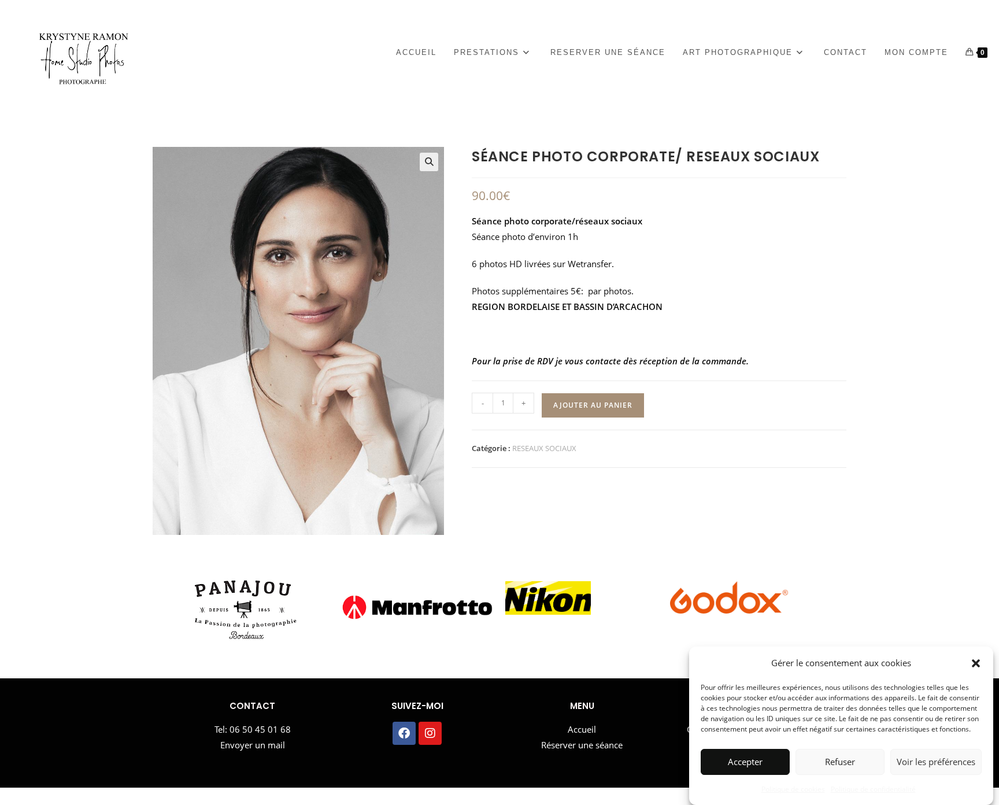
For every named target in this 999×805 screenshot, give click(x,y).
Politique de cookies (793, 789)
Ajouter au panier (592, 405)
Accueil (582, 729)
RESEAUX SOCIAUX (544, 448)
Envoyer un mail (252, 745)
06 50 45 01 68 (260, 729)
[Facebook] (404, 733)
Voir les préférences (936, 762)
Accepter (745, 762)
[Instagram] (430, 733)
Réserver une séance (582, 745)
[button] (976, 663)
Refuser (840, 762)
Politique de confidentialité (873, 789)
